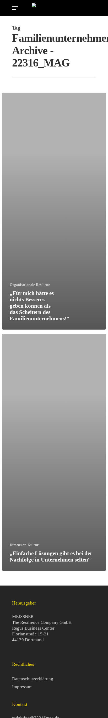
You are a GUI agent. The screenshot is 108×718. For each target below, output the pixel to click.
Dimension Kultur (24, 545)
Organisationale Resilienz (30, 285)
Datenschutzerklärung (32, 678)
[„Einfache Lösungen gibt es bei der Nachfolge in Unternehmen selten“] (54, 452)
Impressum (22, 686)
